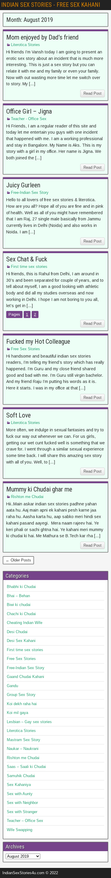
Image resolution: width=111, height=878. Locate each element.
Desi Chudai (17, 632)
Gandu (12, 686)
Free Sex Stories (25, 349)
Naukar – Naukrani (22, 748)
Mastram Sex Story (23, 740)
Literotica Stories (25, 44)
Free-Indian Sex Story (30, 192)
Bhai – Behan (18, 596)
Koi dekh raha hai (22, 704)
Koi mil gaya (17, 712)
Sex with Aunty (20, 794)
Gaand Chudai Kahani (25, 676)
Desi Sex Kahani (21, 640)
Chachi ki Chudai (21, 614)
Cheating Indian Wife (24, 622)
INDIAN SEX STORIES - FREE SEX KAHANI (50, 4)
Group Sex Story (21, 694)
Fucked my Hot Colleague (38, 341)
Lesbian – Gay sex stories (29, 722)
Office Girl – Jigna (29, 111)
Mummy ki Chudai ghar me (39, 489)
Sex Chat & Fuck (26, 259)
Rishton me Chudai (27, 496)
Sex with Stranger (22, 812)
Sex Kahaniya (19, 784)
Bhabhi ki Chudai (21, 586)
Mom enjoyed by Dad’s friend (42, 37)
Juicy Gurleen (23, 185)
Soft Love (18, 415)
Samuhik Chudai (21, 776)
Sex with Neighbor (22, 802)
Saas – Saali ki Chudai (26, 766)
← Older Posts (18, 560)
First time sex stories (29, 266)
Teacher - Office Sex (28, 119)
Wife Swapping (19, 830)
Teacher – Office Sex (25, 820)
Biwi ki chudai (18, 604)
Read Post (92, 93)
